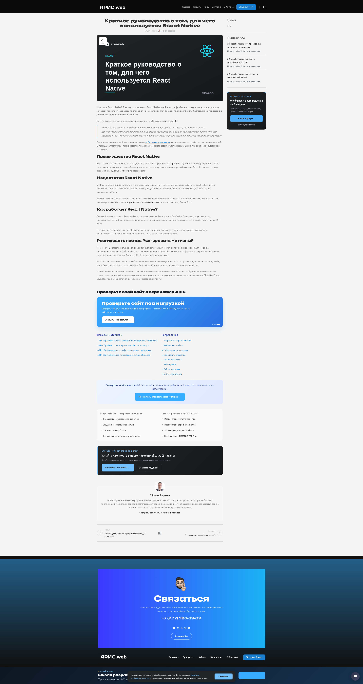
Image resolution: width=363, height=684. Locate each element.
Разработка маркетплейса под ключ (121, 419)
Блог (229, 26)
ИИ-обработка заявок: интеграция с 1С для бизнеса (124, 355)
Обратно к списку (159, 533)
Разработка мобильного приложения (121, 436)
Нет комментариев (251, 51)
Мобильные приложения (176, 350)
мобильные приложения (157, 142)
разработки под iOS (178, 163)
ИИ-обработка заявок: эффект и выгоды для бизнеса (125, 350)
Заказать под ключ (149, 467)
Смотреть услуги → (246, 118)
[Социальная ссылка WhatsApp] (181, 628)
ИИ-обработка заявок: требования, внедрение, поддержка (128, 340)
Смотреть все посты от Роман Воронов (159, 512)
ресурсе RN (171, 121)
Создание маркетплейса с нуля (118, 424)
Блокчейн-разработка (174, 355)
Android (125, 170)
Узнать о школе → (251, 675)
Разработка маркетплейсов (177, 340)
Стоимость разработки (114, 430)
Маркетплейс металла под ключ (180, 419)
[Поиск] (264, 7)
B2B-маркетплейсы (173, 345)
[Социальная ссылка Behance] (178, 628)
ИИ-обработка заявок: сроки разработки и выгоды (124, 345)
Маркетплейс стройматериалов (180, 424)
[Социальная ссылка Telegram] (189, 628)
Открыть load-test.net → (118, 319)
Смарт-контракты (173, 359)
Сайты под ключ (172, 369)
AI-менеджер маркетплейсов (179, 430)
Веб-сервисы (170, 364)
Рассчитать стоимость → (117, 467)
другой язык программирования (143, 202)
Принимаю (223, 676)
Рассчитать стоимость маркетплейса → (160, 396)
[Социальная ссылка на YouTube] (174, 628)
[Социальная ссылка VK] (185, 628)
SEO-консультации (173, 374)
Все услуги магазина (246, 125)
